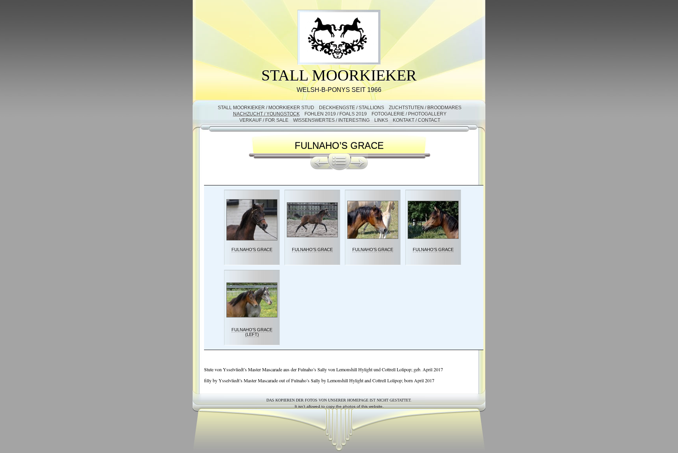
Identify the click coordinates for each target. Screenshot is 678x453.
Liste (339, 162)
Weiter (359, 162)
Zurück (319, 162)
